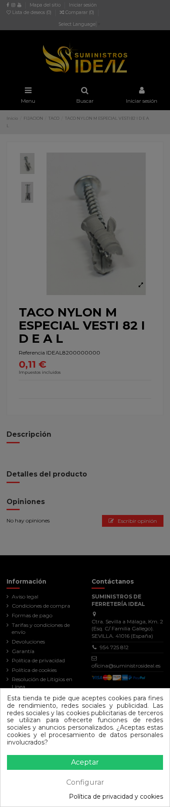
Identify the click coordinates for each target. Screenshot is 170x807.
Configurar (85, 782)
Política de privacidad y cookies (116, 796)
